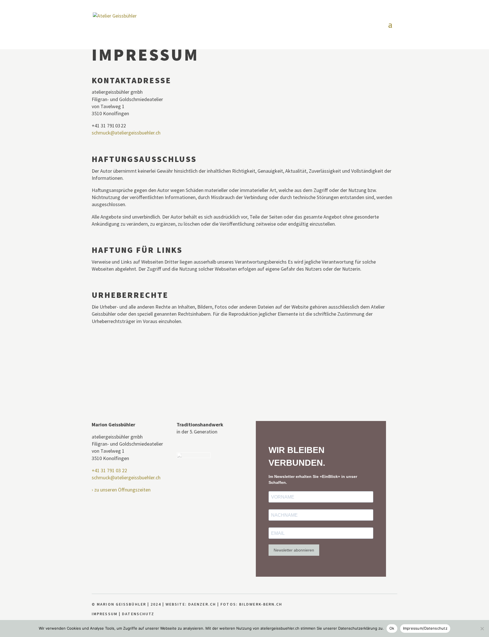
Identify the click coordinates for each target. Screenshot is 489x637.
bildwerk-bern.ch (260, 604)
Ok (391, 628)
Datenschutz (138, 613)
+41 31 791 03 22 (109, 470)
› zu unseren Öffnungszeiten (121, 489)
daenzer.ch (202, 604)
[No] (482, 628)
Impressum (104, 613)
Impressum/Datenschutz (425, 628)
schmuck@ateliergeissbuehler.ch (126, 132)
